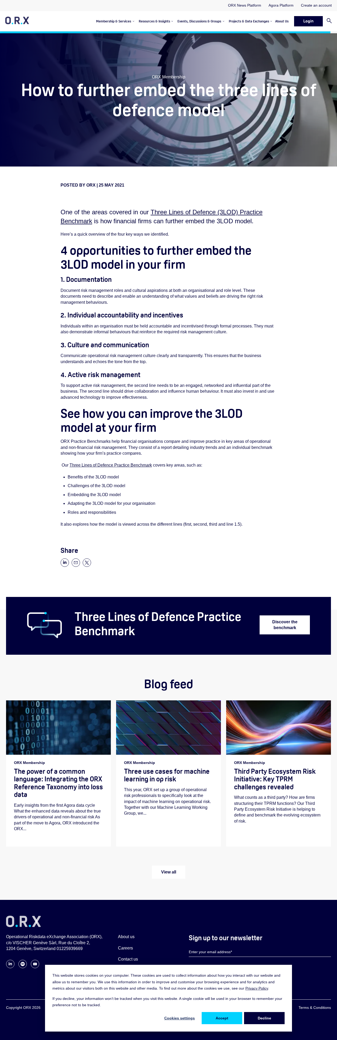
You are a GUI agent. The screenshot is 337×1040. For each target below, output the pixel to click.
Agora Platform (281, 5)
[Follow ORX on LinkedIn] (10, 967)
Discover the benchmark (285, 625)
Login (308, 21)
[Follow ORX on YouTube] (35, 967)
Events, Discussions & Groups (199, 21)
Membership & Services (113, 21)
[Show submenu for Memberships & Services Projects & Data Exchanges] (270, 21)
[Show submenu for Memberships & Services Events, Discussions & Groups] (222, 21)
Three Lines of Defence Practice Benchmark (111, 465)
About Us (282, 21)
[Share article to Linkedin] (65, 565)
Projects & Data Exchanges (249, 21)
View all (168, 872)
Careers (125, 948)
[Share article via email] (76, 565)
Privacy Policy (256, 988)
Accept (222, 1018)
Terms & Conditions (315, 1007)
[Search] (327, 21)
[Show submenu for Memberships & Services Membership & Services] (132, 21)
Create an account (316, 5)
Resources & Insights (154, 21)
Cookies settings (179, 1018)
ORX (91, 185)
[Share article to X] (87, 565)
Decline (264, 1018)
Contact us (128, 959)
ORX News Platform (244, 5)
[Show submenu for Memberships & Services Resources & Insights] (171, 21)
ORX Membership (168, 77)
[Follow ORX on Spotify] (22, 967)
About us (126, 936)
